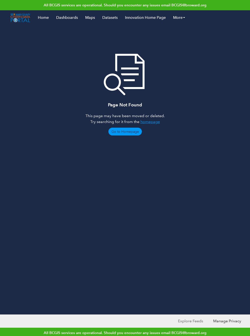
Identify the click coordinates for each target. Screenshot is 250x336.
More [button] (178, 17)
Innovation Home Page (145, 17)
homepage (150, 121)
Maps (90, 17)
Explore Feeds (190, 321)
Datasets (110, 17)
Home (43, 17)
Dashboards (67, 17)
